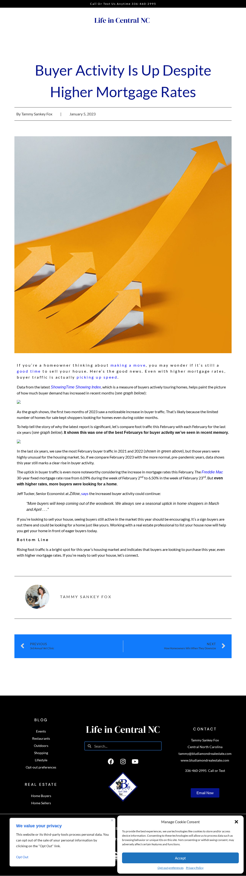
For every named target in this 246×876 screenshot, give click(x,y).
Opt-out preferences (171, 868)
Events (41, 731)
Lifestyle (41, 760)
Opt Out (22, 857)
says (84, 493)
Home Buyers (41, 796)
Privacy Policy (194, 868)
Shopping (41, 753)
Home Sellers (41, 803)
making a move (128, 365)
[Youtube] (135, 761)
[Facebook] (111, 761)
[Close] (112, 820)
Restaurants (41, 738)
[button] (236, 821)
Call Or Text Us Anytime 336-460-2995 (123, 4)
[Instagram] (123, 761)
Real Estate (41, 784)
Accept (180, 858)
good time (29, 371)
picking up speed (97, 377)
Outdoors (41, 746)
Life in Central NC (122, 20)
